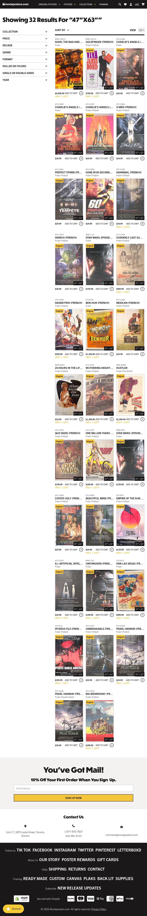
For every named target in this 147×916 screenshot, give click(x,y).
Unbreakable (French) (101, 628)
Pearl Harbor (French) (70, 693)
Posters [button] (68, 4)
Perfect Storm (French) (71, 172)
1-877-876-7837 (73, 831)
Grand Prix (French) (68, 302)
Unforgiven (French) (100, 563)
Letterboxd (129, 850)
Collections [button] (85, 4)
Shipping (57, 869)
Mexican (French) (128, 302)
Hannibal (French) (129, 172)
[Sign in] (130, 4)
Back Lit (105, 878)
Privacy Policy (98, 909)
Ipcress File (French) (69, 628)
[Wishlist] (125, 4)
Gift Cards (108, 859)
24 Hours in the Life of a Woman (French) (82, 367)
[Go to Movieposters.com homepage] (15, 4)
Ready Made (35, 878)
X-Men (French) (126, 107)
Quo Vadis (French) (67, 433)
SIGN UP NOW (73, 797)
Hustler (121, 367)
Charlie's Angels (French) (73, 107)
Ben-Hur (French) (97, 302)
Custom (57, 878)
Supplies (124, 878)
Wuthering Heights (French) (105, 367)
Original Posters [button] (48, 4)
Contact (96, 869)
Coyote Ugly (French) (69, 498)
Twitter (86, 850)
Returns (77, 869)
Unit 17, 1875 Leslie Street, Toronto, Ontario (25, 833)
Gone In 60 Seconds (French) (105, 172)
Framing (103, 4)
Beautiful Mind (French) (102, 498)
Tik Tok (24, 850)
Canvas (74, 878)
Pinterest (105, 850)
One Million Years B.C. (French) (107, 433)
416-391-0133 (73, 835)
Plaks (89, 878)
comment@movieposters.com (122, 834)
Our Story (49, 859)
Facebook (42, 850)
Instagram (65, 850)
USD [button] (137, 4)
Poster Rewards (78, 859)
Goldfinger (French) (100, 41)
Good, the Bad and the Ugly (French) (79, 41)
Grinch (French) (66, 237)
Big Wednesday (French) (102, 693)
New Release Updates (79, 888)
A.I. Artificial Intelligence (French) (79, 563)
